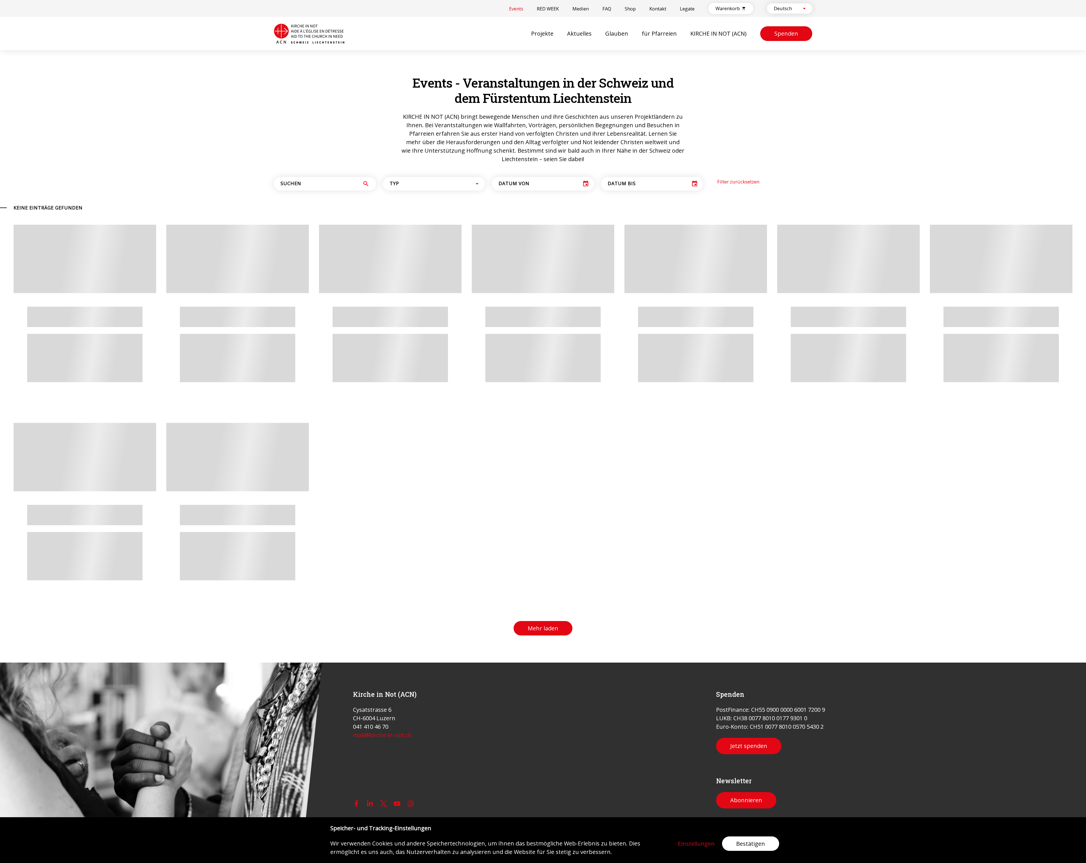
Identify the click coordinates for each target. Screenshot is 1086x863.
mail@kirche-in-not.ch (382, 735)
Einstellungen (696, 843)
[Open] (804, 8)
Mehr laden (543, 628)
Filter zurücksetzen (738, 182)
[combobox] (784, 8)
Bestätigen (750, 843)
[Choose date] (586, 184)
